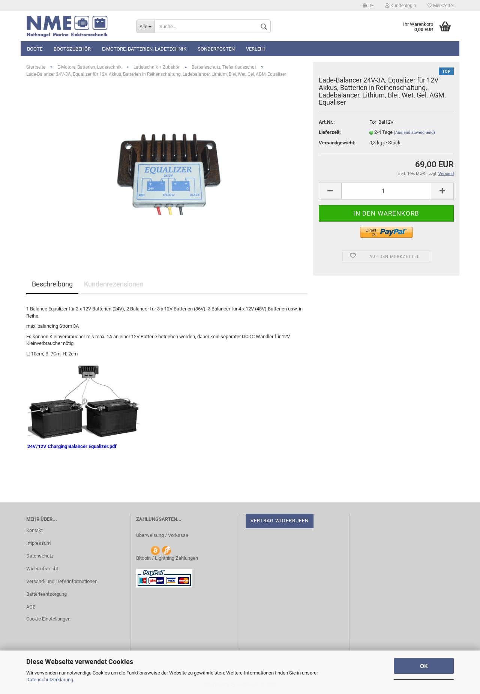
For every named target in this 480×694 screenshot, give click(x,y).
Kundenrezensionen (114, 284)
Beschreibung (52, 284)
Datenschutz (39, 556)
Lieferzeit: (330, 132)
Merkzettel (443, 5)
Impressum (38, 543)
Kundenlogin (402, 5)
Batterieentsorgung (46, 594)
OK (424, 666)
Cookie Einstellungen (48, 619)
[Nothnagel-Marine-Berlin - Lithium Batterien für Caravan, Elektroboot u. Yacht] (75, 26)
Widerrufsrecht (42, 568)
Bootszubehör (72, 49)
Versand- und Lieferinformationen (62, 581)
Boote (34, 49)
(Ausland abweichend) (414, 132)
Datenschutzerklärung (49, 679)
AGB (31, 607)
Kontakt (34, 530)
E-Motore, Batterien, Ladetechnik (144, 49)
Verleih (255, 49)
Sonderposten (216, 49)
